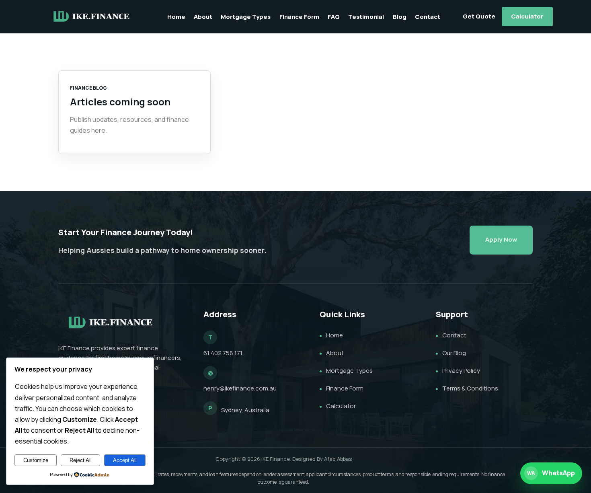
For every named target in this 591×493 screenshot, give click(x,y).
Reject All (81, 460)
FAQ (334, 16)
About (203, 16)
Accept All (125, 460)
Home (176, 16)
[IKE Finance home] (91, 16)
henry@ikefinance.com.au (240, 388)
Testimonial (366, 16)
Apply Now (501, 239)
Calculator (527, 16)
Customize (35, 460)
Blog (399, 16)
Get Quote (479, 16)
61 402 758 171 (222, 353)
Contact (427, 16)
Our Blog (454, 353)
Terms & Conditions (470, 388)
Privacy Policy (461, 370)
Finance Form (299, 16)
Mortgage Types (246, 16)
